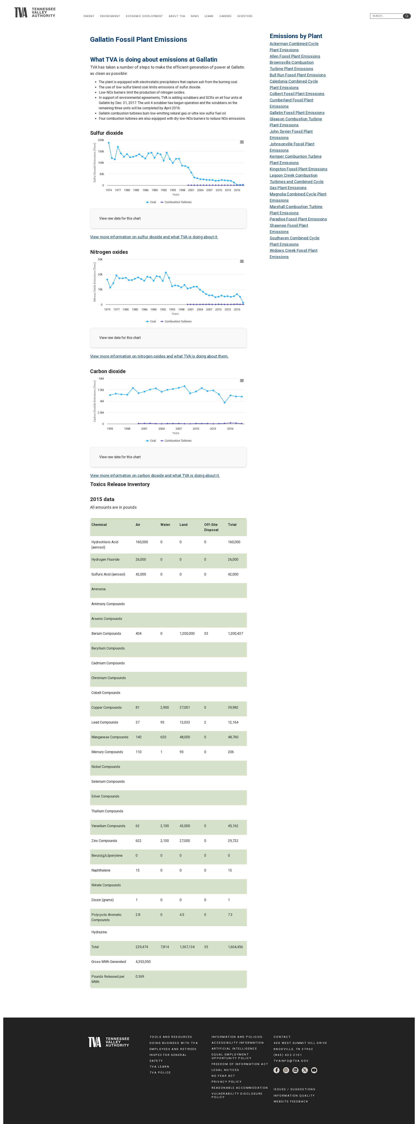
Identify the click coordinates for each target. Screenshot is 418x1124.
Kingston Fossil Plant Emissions (298, 169)
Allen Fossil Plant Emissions (295, 56)
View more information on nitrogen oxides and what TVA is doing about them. (159, 356)
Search (407, 16)
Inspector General (168, 1055)
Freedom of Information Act (240, 1064)
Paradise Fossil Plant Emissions (298, 219)
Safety (156, 1060)
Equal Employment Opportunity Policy (231, 1056)
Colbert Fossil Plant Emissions (297, 93)
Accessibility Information (238, 1042)
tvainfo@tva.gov (291, 1060)
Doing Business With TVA (174, 1043)
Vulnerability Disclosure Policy (237, 1095)
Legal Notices (225, 1070)
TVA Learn (159, 1066)
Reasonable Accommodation (240, 1087)
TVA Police (160, 1072)
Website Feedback (291, 1101)
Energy (89, 16)
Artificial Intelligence (234, 1048)
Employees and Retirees (173, 1049)
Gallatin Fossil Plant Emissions (297, 112)
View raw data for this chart (120, 218)
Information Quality (294, 1095)
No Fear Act (223, 1075)
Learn (209, 16)
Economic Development (144, 16)
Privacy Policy (227, 1081)
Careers (225, 16)
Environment (110, 16)
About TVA (177, 16)
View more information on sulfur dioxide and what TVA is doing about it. (154, 237)
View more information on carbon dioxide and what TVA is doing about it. (155, 475)
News (195, 16)
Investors (245, 16)
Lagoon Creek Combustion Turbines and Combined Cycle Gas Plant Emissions (297, 181)
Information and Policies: (238, 1036)
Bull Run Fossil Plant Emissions (298, 75)
